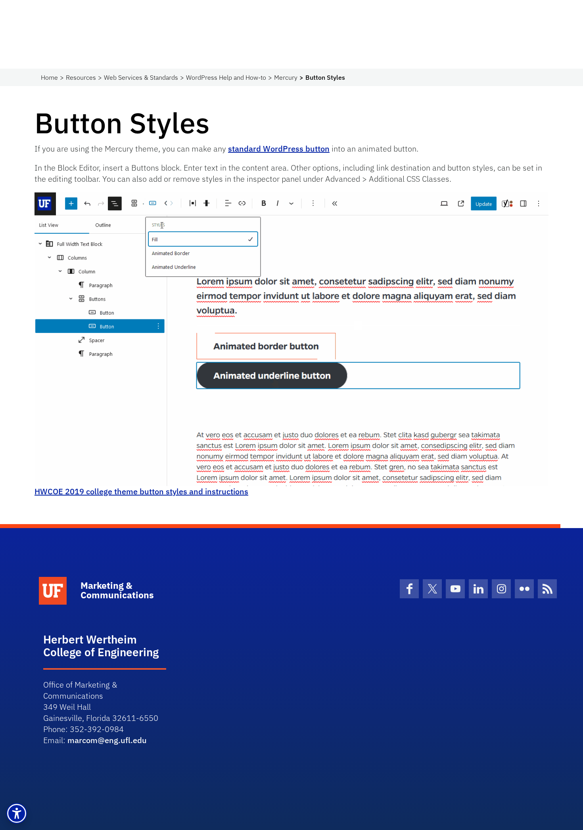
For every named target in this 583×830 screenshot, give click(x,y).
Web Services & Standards (141, 77)
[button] (16, 813)
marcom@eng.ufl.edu (107, 740)
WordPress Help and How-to (226, 77)
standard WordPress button (279, 148)
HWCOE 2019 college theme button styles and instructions (141, 491)
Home (49, 77)
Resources (81, 77)
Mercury (285, 77)
